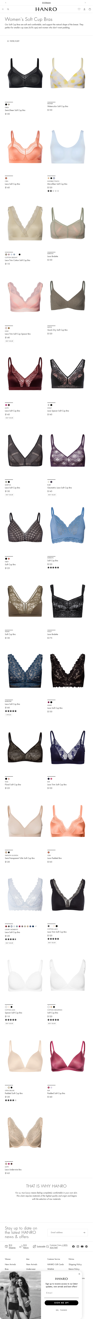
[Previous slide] (5, 2)
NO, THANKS (61, 1310)
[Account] (84, 9)
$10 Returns (46, 2)
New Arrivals (10, 1264)
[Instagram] (77, 1246)
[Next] (41, 73)
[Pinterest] (86, 1246)
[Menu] (3, 9)
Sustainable (41, 1246)
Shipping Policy (75, 1264)
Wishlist (50, 1269)
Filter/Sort (14, 41)
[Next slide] (85, 2)
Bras (6, 1269)
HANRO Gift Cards (55, 1264)
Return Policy (74, 1269)
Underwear (30, 1269)
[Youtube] (82, 1246)
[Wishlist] (79, 9)
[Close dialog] (79, 1273)
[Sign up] (84, 1232)
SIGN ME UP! (61, 1302)
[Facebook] (73, 1246)
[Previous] (8, 73)
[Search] (8, 9)
